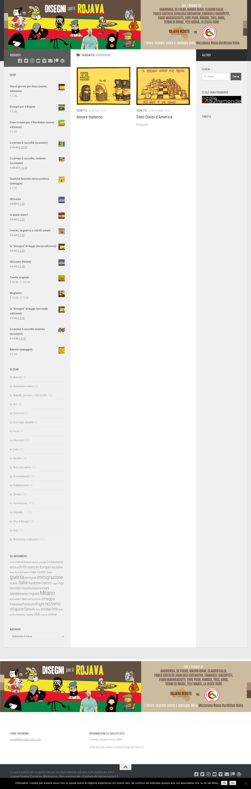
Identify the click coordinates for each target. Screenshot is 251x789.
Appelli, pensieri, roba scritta (30, 395)
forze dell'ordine (22, 572)
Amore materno (89, 117)
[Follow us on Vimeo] (44, 61)
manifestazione (32, 588)
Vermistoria (20, 503)
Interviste (18, 440)
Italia (23, 582)
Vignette (81, 110)
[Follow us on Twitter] (26, 61)
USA (37, 614)
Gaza (49, 572)
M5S (18, 588)
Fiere (16, 431)
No (233, 782)
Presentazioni (21, 476)
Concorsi (18, 413)
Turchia (29, 614)
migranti (34, 594)
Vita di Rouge (21, 521)
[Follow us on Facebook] (20, 61)
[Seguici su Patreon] (56, 61)
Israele (14, 583)
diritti (23, 567)
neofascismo (34, 599)
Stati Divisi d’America (154, 117)
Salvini (29, 609)
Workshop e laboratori (26, 539)
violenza (43, 615)
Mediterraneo (19, 594)
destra (14, 567)
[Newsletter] (50, 61)
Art (15, 404)
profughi (37, 604)
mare (45, 588)
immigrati (30, 578)
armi (12, 562)
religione (17, 609)
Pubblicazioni (21, 485)
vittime (52, 614)
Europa (44, 567)
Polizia (26, 604)
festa (12, 572)
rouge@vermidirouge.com (25, 739)
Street (17, 494)
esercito (33, 567)
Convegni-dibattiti (23, 422)
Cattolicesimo (23, 562)
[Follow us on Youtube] (38, 61)
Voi (15, 530)
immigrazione (50, 577)
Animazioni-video (23, 386)
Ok (224, 782)
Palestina (16, 604)
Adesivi (17, 377)
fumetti (33, 572)
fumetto (41, 572)
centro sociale (39, 562)
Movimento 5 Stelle (18, 599)
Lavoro (46, 583)
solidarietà (49, 609)
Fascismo (56, 567)
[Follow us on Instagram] (32, 61)
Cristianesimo (55, 562)
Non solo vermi (22, 467)
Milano (47, 593)
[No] (246, 783)
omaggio (48, 598)
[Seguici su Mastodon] (62, 61)
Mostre (17, 458)
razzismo (53, 604)
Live (15, 449)
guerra (17, 577)
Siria (38, 609)
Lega (54, 583)
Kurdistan (34, 583)
